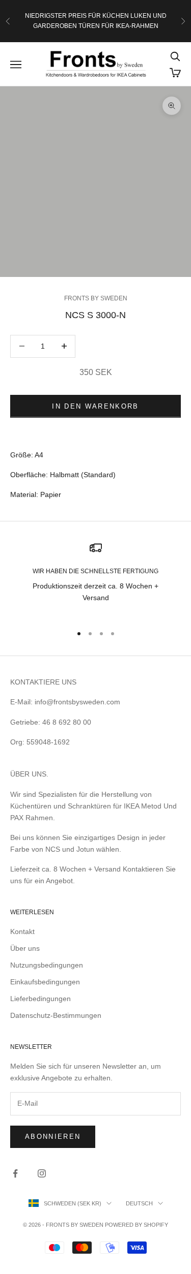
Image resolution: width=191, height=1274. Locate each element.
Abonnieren (52, 1136)
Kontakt (22, 931)
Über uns (25, 948)
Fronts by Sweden (95, 298)
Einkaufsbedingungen (45, 982)
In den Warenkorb (95, 406)
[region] (95, 579)
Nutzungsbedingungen (46, 965)
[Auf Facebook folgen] (15, 1173)
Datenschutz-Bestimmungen (55, 1015)
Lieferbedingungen (40, 999)
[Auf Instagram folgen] (42, 1173)
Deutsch (139, 1203)
